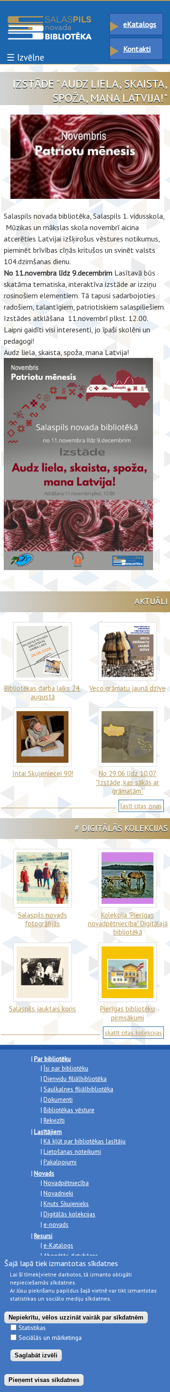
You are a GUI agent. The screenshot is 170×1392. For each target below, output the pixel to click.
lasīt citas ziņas (141, 806)
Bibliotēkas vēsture (68, 1110)
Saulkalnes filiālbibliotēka (78, 1089)
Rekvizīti (54, 1120)
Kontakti (137, 49)
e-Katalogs (58, 1245)
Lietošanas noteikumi (72, 1151)
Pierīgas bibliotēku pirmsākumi (127, 1013)
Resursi (43, 1235)
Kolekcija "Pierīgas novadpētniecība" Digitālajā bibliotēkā (128, 923)
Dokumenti (58, 1099)
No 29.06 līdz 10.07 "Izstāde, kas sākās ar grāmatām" (127, 782)
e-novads (55, 1224)
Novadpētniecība (66, 1182)
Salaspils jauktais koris (42, 1008)
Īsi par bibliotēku (65, 1068)
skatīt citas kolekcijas (133, 1032)
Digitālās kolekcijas (69, 1214)
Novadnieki (58, 1193)
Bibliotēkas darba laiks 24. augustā (42, 692)
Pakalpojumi (59, 1162)
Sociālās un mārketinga (50, 1337)
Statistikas (32, 1327)
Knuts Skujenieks (66, 1203)
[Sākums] (50, 20)
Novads (44, 1173)
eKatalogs (139, 24)
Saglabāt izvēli (36, 1355)
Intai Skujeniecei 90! (42, 773)
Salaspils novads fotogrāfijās (42, 919)
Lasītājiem (48, 1131)
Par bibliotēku (52, 1058)
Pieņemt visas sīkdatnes (43, 1379)
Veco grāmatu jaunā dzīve (127, 688)
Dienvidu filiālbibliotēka (75, 1078)
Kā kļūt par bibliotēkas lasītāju (84, 1141)
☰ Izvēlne (25, 57)
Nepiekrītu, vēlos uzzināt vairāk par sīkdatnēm (76, 1317)
